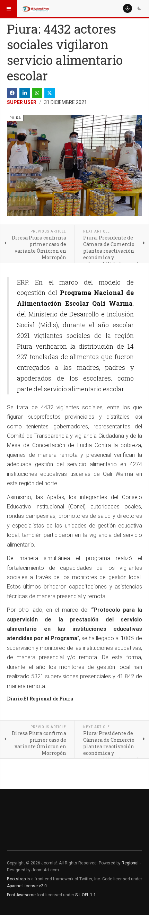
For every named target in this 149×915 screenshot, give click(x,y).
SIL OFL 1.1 (85, 894)
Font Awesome (21, 894)
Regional (130, 863)
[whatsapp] (37, 93)
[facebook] (12, 93)
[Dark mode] (139, 8)
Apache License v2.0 (27, 885)
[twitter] (49, 93)
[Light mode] (127, 8)
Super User (21, 102)
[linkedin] (24, 93)
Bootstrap (16, 879)
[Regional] (35, 8)
